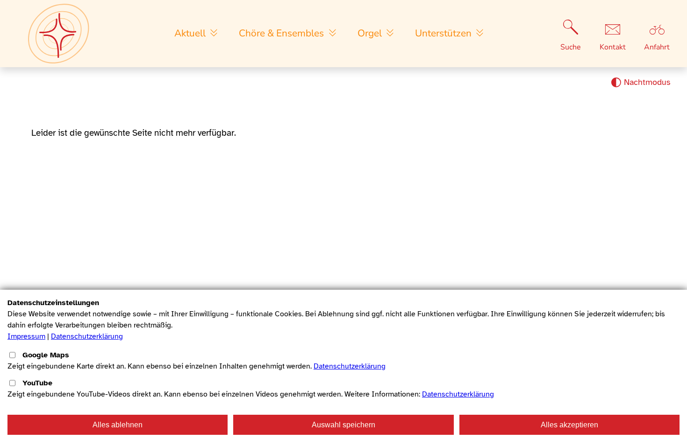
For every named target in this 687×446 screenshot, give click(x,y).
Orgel (371, 33)
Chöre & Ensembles (282, 33)
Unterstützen (444, 33)
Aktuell (191, 33)
